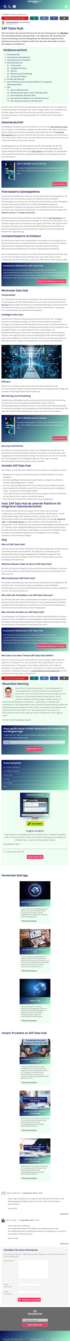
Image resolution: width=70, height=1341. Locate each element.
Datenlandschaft (13, 54)
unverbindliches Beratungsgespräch (45, 671)
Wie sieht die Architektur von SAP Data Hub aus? (30, 98)
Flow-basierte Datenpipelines (18, 57)
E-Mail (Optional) (8, 1292)
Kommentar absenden (31, 1300)
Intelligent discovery (19, 68)
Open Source (37, 151)
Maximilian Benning (12, 22)
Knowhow (13, 14)
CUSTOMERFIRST (5, 14)
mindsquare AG (62, 1339)
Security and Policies (19, 76)
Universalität (16, 65)
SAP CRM (6, 779)
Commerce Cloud (21, 14)
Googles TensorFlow (27, 212)
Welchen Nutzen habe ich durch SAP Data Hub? (29, 93)
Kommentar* (9, 1261)
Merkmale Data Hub (15, 63)
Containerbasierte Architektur (19, 60)
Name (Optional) (8, 1285)
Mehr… (5, 787)
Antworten (64, 1214)
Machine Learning (8, 212)
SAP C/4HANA (7, 783)
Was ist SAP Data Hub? (19, 90)
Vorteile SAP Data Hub (15, 79)
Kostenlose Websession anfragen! (51, 281)
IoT (55, 519)
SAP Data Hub (7, 775)
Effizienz (14, 71)
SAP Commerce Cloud (59, 127)
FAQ (8, 87)
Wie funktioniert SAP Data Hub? (23, 95)
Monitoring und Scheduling (21, 74)
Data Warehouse (55, 218)
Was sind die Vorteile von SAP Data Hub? (26, 101)
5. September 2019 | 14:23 (32, 1193)
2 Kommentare (26, 22)
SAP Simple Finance (16, 522)
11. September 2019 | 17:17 (28, 1220)
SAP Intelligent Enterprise (11, 771)
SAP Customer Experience (11, 767)
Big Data (64, 33)
